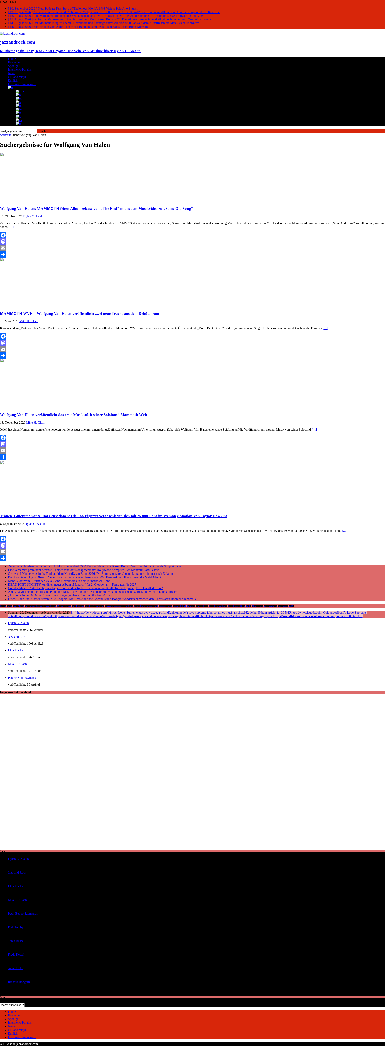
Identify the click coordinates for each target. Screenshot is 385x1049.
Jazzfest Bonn (165, 606)
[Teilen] (192, 254)
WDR (291, 606)
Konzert (191, 606)
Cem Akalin (18, 606)
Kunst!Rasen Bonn (218, 606)
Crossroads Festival (34, 606)
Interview (109, 606)
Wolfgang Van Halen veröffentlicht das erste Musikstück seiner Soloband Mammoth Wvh (73, 415)
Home (12, 58)
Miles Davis (257, 606)
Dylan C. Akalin (33, 216)
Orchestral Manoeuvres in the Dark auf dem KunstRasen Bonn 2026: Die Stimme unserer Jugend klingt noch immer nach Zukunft (90, 573)
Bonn (9, 606)
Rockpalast (283, 606)
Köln (248, 606)
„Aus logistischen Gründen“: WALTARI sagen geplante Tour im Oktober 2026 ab (60, 595)
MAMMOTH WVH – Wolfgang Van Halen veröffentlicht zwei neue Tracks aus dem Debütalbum (79, 313)
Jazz (116, 606)
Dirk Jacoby (15, 927)
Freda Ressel (16, 954)
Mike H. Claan (28, 321)
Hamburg (89, 606)
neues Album (270, 606)
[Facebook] (192, 235)
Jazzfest (154, 606)
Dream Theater (64, 606)
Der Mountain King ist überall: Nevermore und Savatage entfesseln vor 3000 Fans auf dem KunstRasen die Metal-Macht (84, 577)
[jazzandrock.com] (12, 33)
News (11, 73)
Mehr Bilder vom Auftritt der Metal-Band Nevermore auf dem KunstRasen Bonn (59, 581)
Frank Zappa (78, 606)
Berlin (3, 606)
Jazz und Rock (179, 606)
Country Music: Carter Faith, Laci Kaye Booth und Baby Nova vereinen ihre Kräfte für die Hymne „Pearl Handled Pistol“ (85, 588)
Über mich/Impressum (22, 84)
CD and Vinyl (17, 77)
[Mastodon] (192, 241)
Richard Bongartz (19, 982)
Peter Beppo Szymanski (23, 677)
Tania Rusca (16, 941)
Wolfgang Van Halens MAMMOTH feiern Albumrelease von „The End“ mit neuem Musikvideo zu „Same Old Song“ (96, 208)
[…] (11, 227)
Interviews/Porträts (20, 69)
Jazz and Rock (126, 606)
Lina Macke (15, 650)
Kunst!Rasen (202, 606)
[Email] (192, 248)
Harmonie (99, 606)
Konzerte (14, 62)
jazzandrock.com (142, 606)
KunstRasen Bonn (236, 606)
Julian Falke (15, 968)
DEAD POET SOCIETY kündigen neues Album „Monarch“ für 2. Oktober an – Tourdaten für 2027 (72, 584)
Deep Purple (50, 606)
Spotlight (13, 66)
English (13, 80)
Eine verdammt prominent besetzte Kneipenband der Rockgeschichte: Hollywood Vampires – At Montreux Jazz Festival (84, 570)
